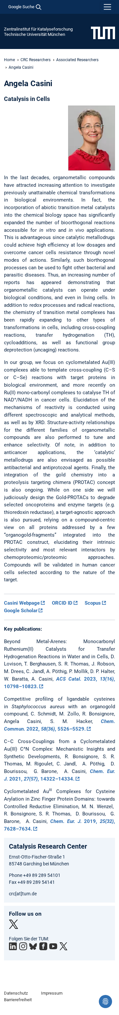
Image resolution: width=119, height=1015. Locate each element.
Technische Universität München (34, 34)
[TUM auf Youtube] (53, 946)
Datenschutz (16, 993)
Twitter (13, 924)
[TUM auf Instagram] (23, 946)
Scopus (93, 603)
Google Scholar (20, 611)
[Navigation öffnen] (107, 6)
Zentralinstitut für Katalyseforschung (38, 29)
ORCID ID (62, 603)
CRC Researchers (35, 60)
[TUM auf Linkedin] (13, 946)
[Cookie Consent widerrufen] (105, 1001)
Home (9, 60)
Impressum (51, 993)
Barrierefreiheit (18, 999)
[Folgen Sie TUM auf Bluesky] (33, 947)
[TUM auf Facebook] (43, 946)
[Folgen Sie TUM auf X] (63, 946)
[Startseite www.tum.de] (103, 33)
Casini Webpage (22, 603)
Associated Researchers (77, 60)
